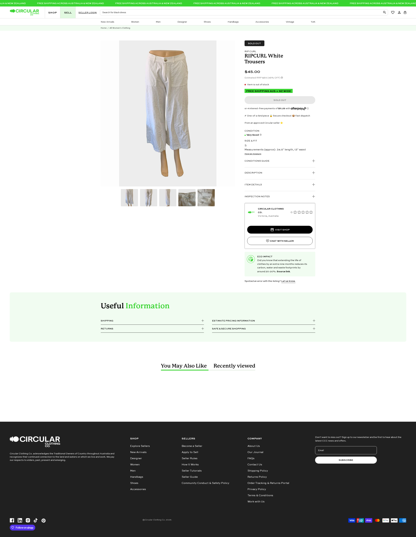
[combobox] (244, 12)
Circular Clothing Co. (155, 519)
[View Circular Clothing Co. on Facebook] (12, 520)
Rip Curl (250, 51)
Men (133, 470)
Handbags (136, 477)
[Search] (385, 12)
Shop (134, 438)
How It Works (190, 464)
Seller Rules (189, 458)
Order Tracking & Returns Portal (268, 483)
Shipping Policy (257, 470)
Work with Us (256, 501)
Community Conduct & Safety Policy (205, 483)
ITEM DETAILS (253, 184)
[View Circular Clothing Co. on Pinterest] (43, 520)
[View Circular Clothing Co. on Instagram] (28, 520)
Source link (283, 271)
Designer (136, 458)
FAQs (250, 458)
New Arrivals (138, 452)
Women (135, 464)
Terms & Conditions (260, 495)
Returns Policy (257, 477)
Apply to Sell (190, 452)
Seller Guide (190, 477)
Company (254, 438)
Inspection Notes (257, 196)
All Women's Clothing (120, 27)
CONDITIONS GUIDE (257, 160)
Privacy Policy (256, 489)
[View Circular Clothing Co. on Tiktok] (36, 520)
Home (104, 27)
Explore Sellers (140, 446)
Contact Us (254, 464)
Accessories (138, 489)
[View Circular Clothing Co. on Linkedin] (20, 520)
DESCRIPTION (253, 172)
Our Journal (255, 452)
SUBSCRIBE (346, 459)
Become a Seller (192, 446)
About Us (253, 446)
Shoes (134, 483)
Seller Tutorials (192, 470)
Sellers (188, 438)
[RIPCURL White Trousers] (129, 197)
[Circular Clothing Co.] (24, 12)
